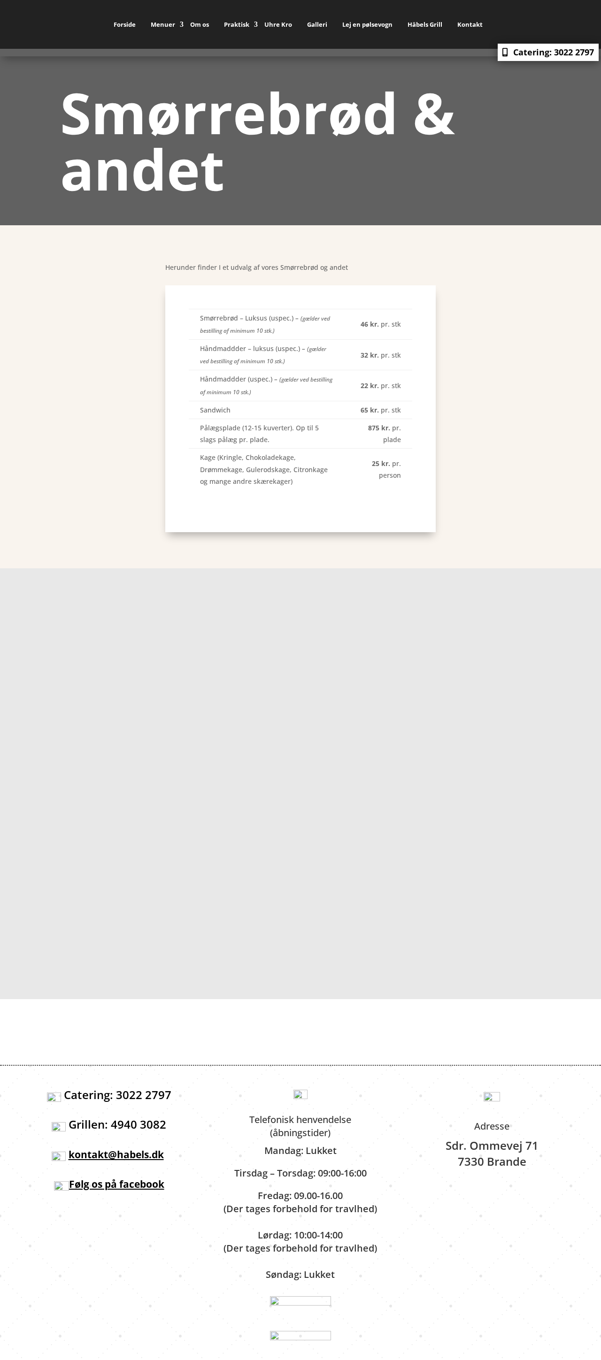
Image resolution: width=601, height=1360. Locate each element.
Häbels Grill (425, 24)
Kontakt (470, 24)
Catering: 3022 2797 (553, 52)
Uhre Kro (278, 24)
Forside (125, 24)
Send (419, 965)
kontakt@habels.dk (212, 753)
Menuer (163, 24)
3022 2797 (376, 739)
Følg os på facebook (116, 1184)
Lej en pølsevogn (367, 24)
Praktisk (236, 24)
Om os (199, 24)
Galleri (317, 24)
